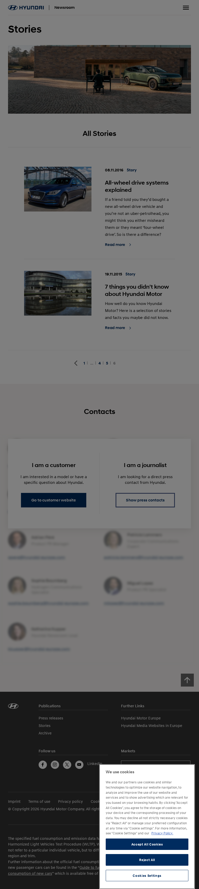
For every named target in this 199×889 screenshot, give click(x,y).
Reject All (147, 860)
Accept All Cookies (147, 844)
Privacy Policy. (162, 833)
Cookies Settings (147, 875)
